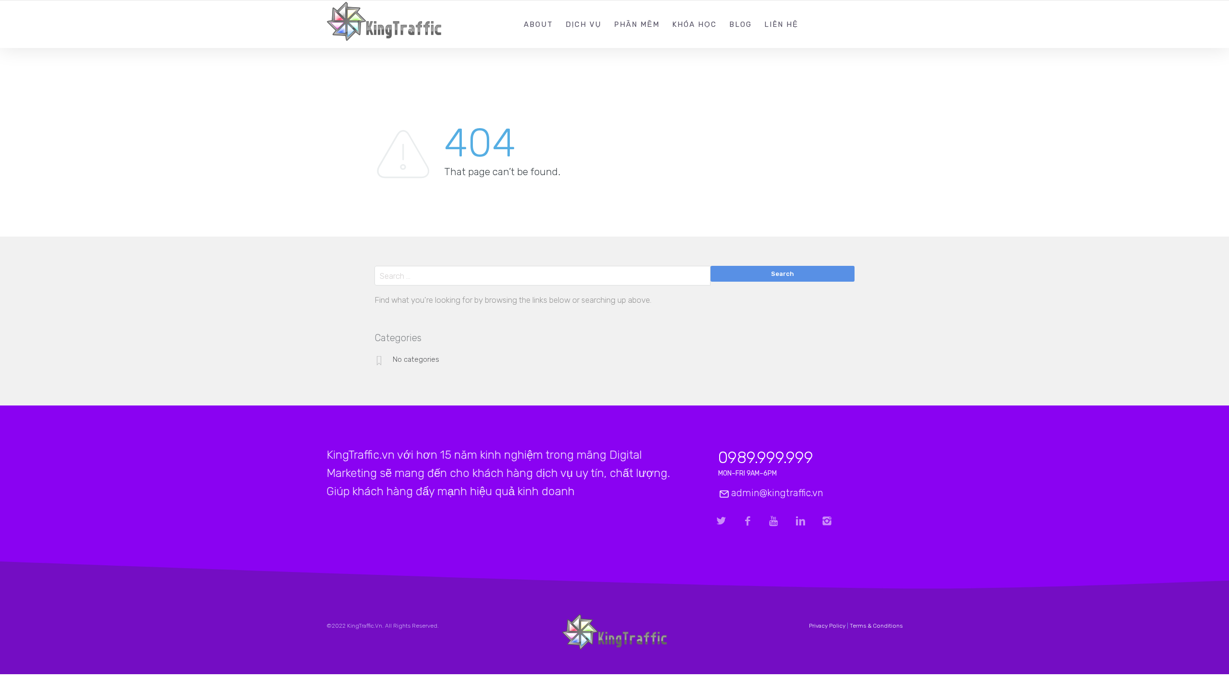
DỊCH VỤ (584, 24)
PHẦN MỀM (637, 24)
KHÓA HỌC (694, 24)
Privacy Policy (827, 625)
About (538, 24)
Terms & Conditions (876, 625)
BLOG (740, 24)
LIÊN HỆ (781, 24)
